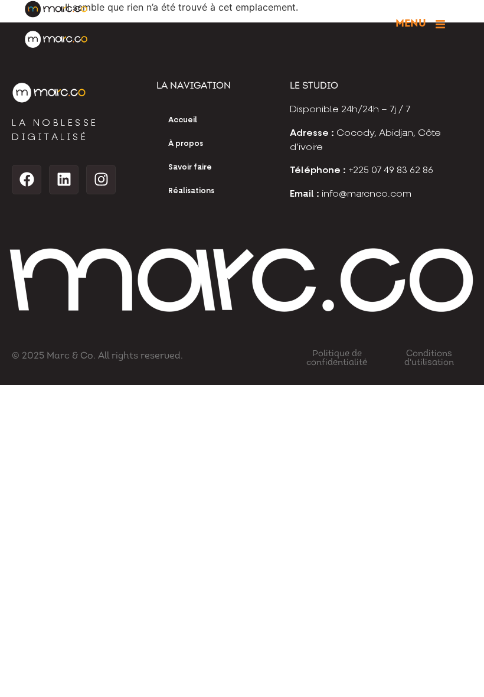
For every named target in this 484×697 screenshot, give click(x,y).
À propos (185, 144)
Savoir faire (190, 167)
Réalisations (191, 191)
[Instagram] (101, 179)
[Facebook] (26, 179)
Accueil (182, 120)
